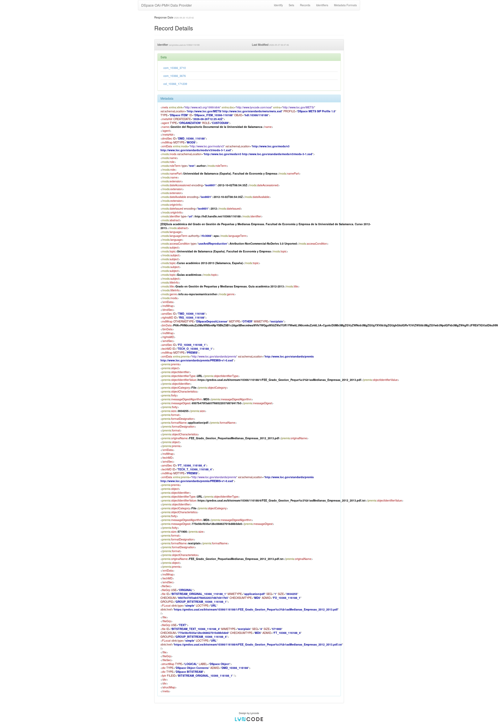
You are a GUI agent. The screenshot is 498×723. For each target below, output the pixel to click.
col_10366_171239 (175, 84)
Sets (291, 5)
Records (305, 5)
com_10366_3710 (174, 68)
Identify (278, 5)
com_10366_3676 (174, 76)
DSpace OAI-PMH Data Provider (166, 5)
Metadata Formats (345, 5)
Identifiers (322, 5)
